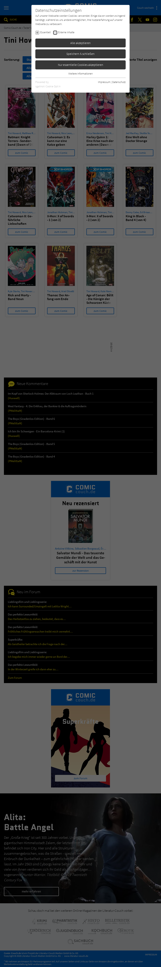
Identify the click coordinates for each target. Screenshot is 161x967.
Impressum (104, 82)
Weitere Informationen (80, 73)
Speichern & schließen (80, 54)
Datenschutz (119, 82)
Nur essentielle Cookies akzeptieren (80, 65)
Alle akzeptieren (80, 43)
